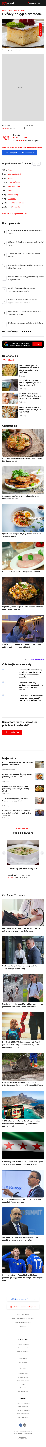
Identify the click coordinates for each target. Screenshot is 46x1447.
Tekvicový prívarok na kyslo (22, 868)
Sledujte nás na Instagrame (24, 1307)
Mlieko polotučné (14, 174)
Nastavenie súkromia (23, 1351)
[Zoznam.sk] (23, 1439)
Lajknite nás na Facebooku (24, 1299)
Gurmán (16, 135)
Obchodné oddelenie (23, 1406)
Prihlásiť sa (14, 732)
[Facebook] (20, 1425)
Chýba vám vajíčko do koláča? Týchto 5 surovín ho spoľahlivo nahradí (30, 395)
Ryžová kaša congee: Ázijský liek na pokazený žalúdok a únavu (17, 775)
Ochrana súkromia (23, 1348)
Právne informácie (23, 1344)
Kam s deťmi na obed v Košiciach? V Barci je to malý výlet (30, 409)
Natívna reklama (23, 1391)
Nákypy (22, 10)
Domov (4, 10)
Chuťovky (22, 376)
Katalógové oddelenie (23, 1410)
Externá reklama (23, 1377)
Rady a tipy (22, 389)
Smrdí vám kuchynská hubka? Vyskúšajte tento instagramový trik (30, 382)
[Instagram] (24, 1425)
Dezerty (16, 10)
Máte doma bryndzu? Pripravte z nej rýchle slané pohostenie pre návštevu (29, 368)
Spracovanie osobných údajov (23, 1318)
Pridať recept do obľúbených (15, 147)
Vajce (10, 190)
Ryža (10, 170)
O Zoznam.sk (23, 1339)
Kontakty (23, 1398)
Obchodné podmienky (23, 1381)
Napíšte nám (23, 1358)
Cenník (23, 1384)
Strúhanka (16, 207)
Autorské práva (23, 1314)
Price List (23, 1388)
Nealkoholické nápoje (8, 769)
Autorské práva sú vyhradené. (23, 1433)
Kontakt (23, 1326)
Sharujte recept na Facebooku (21, 152)
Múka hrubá (12, 198)
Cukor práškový (14, 182)
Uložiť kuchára (21, 137)
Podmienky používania (23, 1322)
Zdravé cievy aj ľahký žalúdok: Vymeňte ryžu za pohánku (14, 799)
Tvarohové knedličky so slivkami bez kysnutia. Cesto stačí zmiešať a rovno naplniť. (31, 686)
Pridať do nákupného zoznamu (15, 214)
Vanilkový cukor (14, 186)
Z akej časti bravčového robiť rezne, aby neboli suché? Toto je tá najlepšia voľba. (31, 697)
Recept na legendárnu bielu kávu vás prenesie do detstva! (17, 763)
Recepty (10, 10)
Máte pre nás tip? (23, 1417)
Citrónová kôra (18, 203)
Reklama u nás (23, 1373)
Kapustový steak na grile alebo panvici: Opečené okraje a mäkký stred (15, 788)
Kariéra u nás (23, 1355)
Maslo (10, 178)
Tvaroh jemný (13, 194)
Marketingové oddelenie (23, 1413)
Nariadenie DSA (23, 1362)
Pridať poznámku (35, 147)
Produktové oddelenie (23, 1403)
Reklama (23, 1369)
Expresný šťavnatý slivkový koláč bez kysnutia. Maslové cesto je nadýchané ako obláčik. (31, 673)
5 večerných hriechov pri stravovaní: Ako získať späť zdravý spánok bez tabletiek (17, 813)
